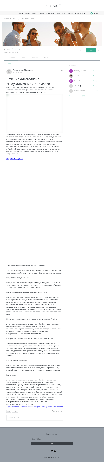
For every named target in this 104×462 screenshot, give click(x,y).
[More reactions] (15, 411)
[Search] (81, 50)
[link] (11, 58)
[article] (34, 245)
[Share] (61, 70)
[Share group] (98, 50)
